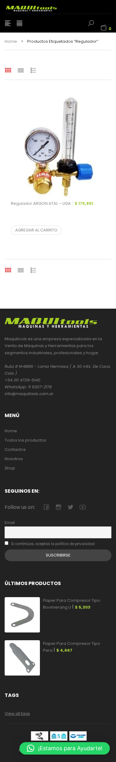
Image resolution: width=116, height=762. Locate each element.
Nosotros (14, 459)
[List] (20, 70)
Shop (10, 468)
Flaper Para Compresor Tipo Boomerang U (71, 603)
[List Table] (33, 70)
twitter (70, 507)
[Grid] (8, 70)
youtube (82, 507)
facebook (46, 507)
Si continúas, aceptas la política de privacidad (52, 543)
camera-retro (58, 507)
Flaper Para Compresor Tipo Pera (71, 647)
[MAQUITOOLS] (39, 7)
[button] (64, 748)
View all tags (17, 713)
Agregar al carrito (36, 230)
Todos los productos (25, 440)
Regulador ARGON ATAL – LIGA (52, 203)
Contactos (15, 449)
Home (11, 41)
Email (10, 522)
